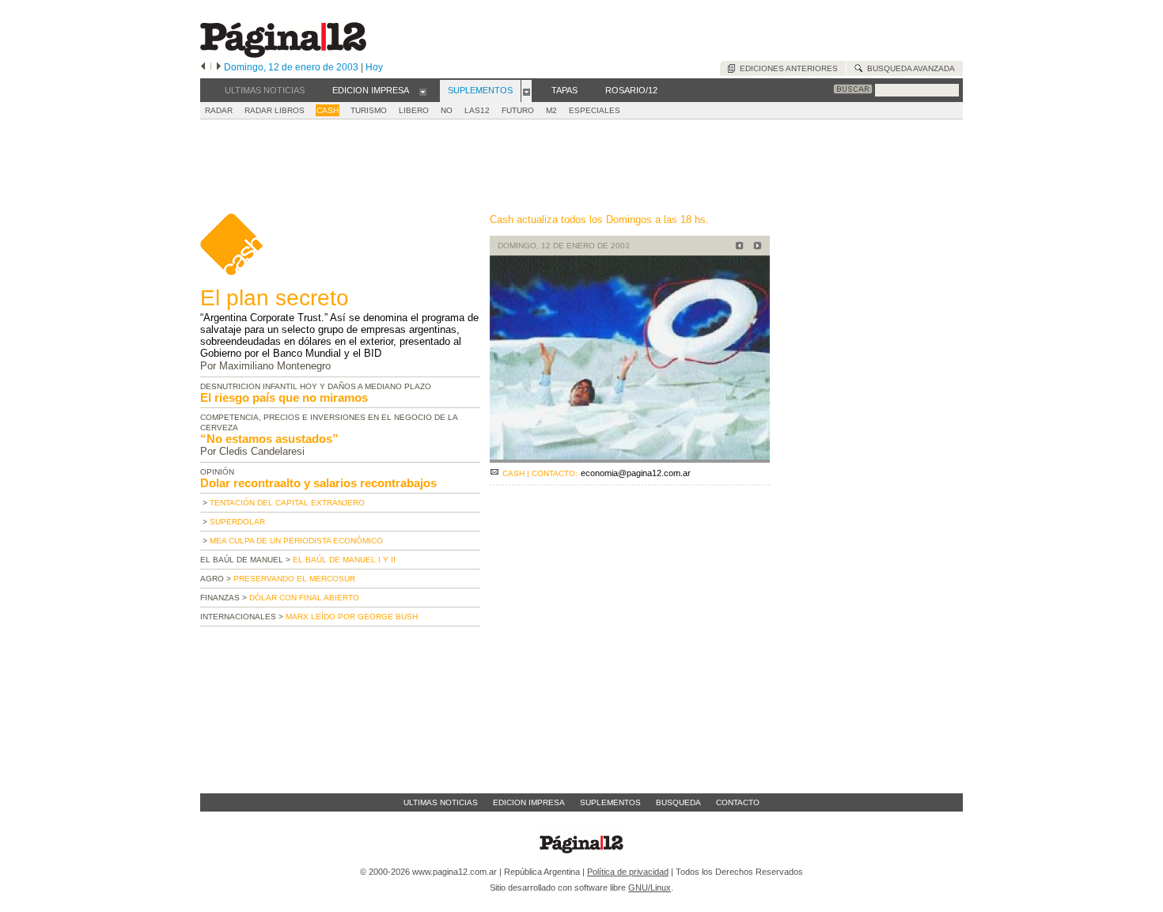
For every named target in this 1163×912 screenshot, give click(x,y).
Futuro (518, 110)
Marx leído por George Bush (352, 616)
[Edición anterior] (203, 67)
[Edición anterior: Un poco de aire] (737, 247)
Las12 (477, 110)
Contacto (738, 802)
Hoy (374, 67)
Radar (219, 110)
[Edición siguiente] (219, 67)
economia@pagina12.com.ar (636, 473)
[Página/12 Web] (283, 54)
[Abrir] (423, 91)
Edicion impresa (529, 802)
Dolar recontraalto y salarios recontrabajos (318, 483)
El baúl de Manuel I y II (344, 559)
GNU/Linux (649, 887)
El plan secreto (274, 298)
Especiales (594, 110)
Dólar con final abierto (304, 597)
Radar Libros (274, 110)
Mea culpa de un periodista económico (296, 540)
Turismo (368, 110)
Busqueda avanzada (908, 68)
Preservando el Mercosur (294, 578)
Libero (414, 110)
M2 (551, 110)
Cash (327, 110)
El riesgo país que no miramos (284, 397)
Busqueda (678, 802)
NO (447, 110)
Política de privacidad (628, 871)
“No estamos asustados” (269, 438)
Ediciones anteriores (786, 68)
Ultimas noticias (440, 802)
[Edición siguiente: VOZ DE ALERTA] (755, 247)
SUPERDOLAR (237, 521)
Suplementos (610, 802)
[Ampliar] (630, 456)
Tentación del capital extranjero (287, 502)
